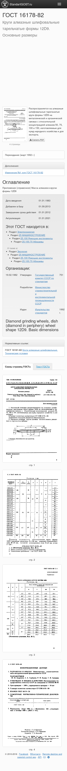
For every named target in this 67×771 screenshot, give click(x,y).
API (39, 757)
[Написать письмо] (44, 757)
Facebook (23, 754)
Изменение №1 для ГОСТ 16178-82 (24, 172)
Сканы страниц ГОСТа (18, 366)
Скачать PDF (38, 139)
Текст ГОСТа (43, 366)
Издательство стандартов (42, 311)
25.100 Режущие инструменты (36, 238)
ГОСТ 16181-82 (13, 350)
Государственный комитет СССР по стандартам (44, 278)
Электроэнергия (25, 231)
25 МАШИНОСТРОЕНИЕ (32, 235)
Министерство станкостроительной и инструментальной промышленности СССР (46, 295)
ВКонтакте (35, 754)
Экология (22, 251)
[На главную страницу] (4, 3)
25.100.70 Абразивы (33, 241)
